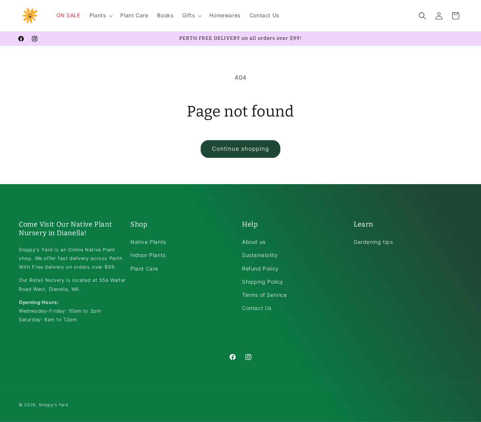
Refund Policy (260, 268)
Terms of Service (264, 295)
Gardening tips (373, 242)
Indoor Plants (148, 255)
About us (254, 242)
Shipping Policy (262, 281)
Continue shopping (240, 148)
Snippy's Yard (53, 404)
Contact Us (257, 308)
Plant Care (144, 268)
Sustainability (260, 255)
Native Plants (148, 242)
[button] (100, 15)
